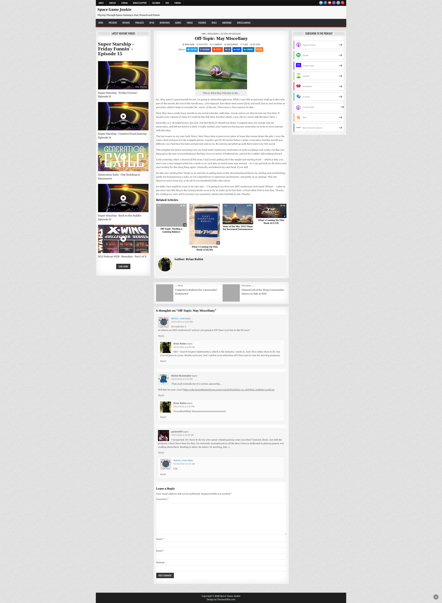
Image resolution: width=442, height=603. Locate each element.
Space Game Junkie (114, 9)
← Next (179, 285)
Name (160, 539)
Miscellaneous (244, 22)
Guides (178, 22)
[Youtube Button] (330, 3)
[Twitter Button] (321, 3)
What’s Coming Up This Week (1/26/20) (205, 248)
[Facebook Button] (325, 3)
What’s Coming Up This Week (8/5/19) (271, 222)
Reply (161, 336)
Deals (214, 22)
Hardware (227, 22)
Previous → (248, 285)
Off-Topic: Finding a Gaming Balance (171, 230)
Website (160, 562)
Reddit (218, 49)
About (101, 2)
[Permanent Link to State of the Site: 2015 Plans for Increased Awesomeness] (238, 214)
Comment (162, 499)
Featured (202, 22)
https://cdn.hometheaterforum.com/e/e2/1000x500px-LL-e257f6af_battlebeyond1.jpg (229, 389)
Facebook (206, 49)
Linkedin (250, 49)
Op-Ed (151, 22)
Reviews (126, 22)
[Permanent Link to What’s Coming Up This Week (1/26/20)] (204, 224)
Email (160, 550)
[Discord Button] (338, 3)
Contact (112, 2)
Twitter (193, 49)
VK (229, 49)
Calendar (156, 2)
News (100, 22)
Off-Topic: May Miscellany (221, 38)
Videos (190, 22)
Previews (113, 22)
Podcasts (139, 22)
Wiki (167, 2)
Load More (123, 266)
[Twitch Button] (334, 3)
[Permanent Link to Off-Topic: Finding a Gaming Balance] (171, 215)
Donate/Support (140, 2)
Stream (124, 2)
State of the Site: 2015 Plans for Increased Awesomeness (238, 228)
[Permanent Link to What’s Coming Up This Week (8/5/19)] (271, 211)
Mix (260, 49)
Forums (177, 2)
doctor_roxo (178, 318)
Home (204, 33)
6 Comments (217, 44)
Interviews (165, 22)
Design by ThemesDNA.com (221, 599)
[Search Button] (342, 3)
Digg (238, 49)
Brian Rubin (189, 44)
